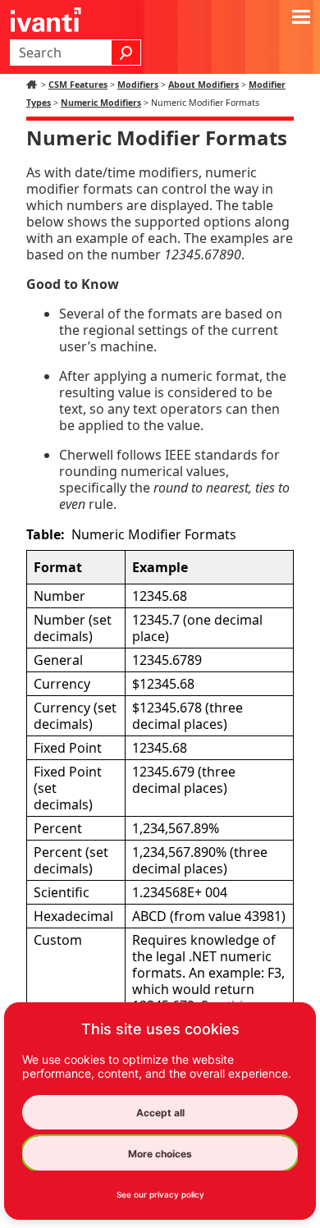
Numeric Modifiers (101, 102)
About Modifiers (203, 84)
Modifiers (137, 84)
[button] (126, 52)
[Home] (33, 84)
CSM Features (77, 84)
